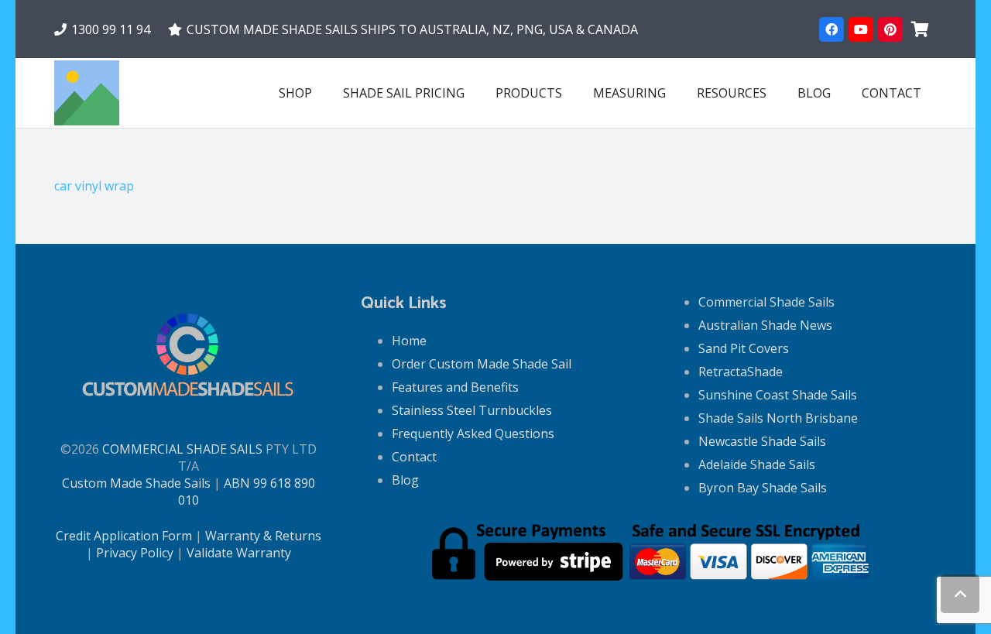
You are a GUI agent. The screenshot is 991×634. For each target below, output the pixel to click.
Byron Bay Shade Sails (762, 487)
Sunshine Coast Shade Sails (777, 394)
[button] (573, 92)
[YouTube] (861, 29)
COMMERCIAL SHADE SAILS (182, 449)
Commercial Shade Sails (766, 301)
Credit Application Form (124, 535)
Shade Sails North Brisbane (778, 418)
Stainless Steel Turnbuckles (472, 410)
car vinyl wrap (94, 185)
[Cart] (920, 29)
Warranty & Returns (263, 535)
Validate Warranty (239, 552)
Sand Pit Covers (743, 348)
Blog (405, 479)
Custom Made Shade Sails (136, 483)
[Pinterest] (890, 29)
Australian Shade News (765, 325)
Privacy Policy (134, 552)
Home (409, 340)
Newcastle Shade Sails (762, 441)
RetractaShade (740, 371)
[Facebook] (831, 29)
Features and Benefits (455, 387)
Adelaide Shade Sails (756, 464)
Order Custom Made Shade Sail (481, 363)
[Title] (86, 92)
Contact (414, 456)
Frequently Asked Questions (473, 433)
